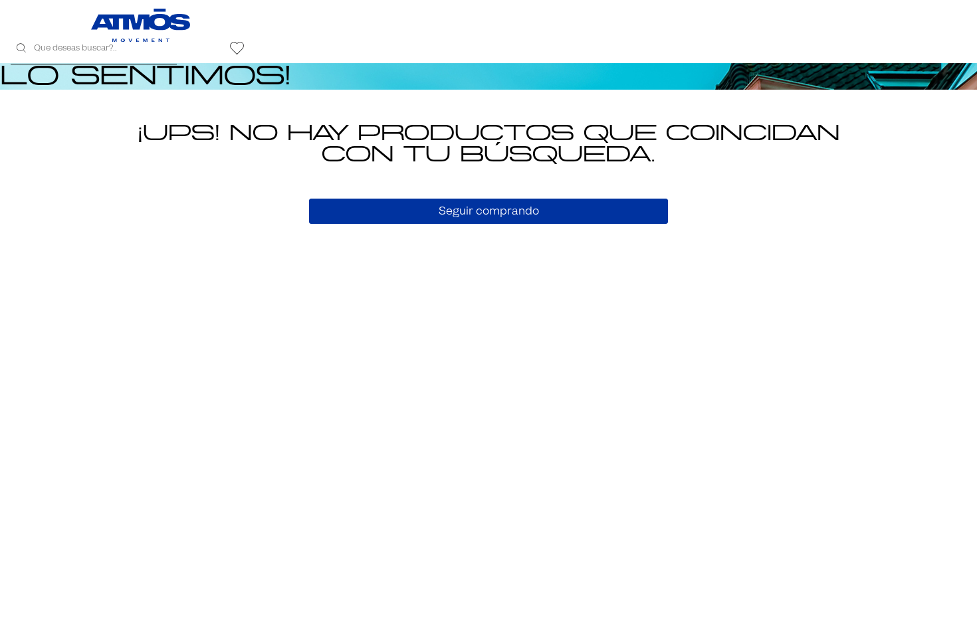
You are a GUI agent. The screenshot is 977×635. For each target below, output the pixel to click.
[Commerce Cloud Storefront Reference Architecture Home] (140, 26)
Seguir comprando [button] (489, 211)
